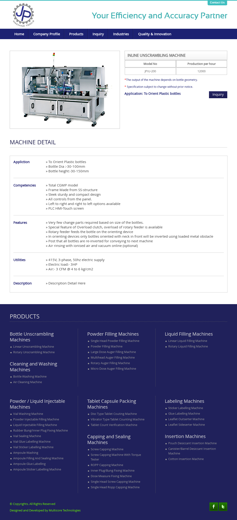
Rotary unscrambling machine (34, 352)
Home (19, 34)
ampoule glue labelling (29, 464)
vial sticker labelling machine (33, 447)
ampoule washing (25, 453)
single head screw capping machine (115, 481)
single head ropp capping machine (115, 487)
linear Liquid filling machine (187, 341)
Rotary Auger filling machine (110, 363)
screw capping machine (107, 449)
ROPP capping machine (107, 465)
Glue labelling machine (184, 413)
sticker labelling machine (185, 408)
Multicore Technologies (65, 510)
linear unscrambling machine (33, 346)
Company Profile (46, 34)
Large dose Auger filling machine (113, 352)
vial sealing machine (27, 436)
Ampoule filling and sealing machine (38, 458)
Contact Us (217, 2)
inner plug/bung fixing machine (112, 470)
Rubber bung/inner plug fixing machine (40, 430)
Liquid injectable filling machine (35, 425)
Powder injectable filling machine (36, 419)
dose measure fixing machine (111, 476)
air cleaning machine (27, 382)
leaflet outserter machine (186, 419)
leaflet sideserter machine (186, 424)
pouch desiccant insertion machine (192, 443)
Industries (121, 34)
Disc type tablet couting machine (114, 414)
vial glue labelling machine (31, 441)
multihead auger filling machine (113, 357)
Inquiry (98, 34)
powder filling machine (106, 346)
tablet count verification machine (114, 425)
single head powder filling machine (115, 341)
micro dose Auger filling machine (113, 368)
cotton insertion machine (186, 459)
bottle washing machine (30, 376)
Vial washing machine (28, 414)
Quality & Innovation (154, 34)
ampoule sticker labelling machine (37, 469)
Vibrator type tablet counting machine (117, 419)
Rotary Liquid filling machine (188, 346)
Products (76, 34)
